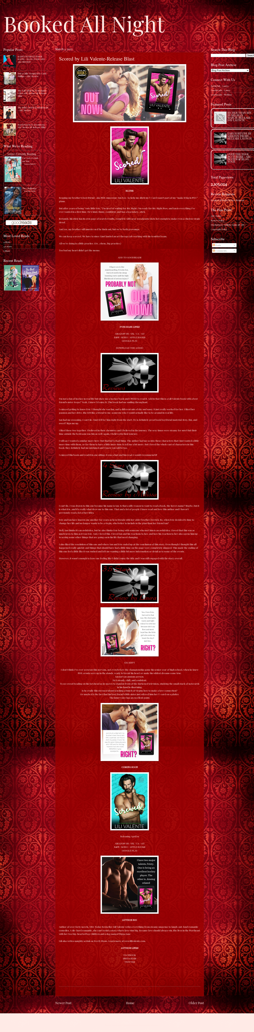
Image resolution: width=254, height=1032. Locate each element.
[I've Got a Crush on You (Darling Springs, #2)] (12, 181)
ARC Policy (216, 215)
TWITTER (129, 961)
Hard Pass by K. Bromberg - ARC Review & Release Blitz (32, 126)
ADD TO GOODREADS (129, 257)
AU (142, 333)
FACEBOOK (130, 954)
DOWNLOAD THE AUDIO (129, 347)
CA (137, 333)
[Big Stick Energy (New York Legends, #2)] (12, 289)
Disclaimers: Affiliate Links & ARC (228, 224)
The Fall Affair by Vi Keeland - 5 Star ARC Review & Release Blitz (32, 93)
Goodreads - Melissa (221, 94)
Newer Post (63, 1003)
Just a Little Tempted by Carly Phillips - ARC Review (32, 74)
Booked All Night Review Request (227, 200)
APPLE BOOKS (137, 337)
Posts (218, 245)
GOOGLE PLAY (129, 340)
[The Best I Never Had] (30, 290)
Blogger (155, 1025)
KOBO (124, 337)
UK (132, 333)
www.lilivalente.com (134, 940)
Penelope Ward (29, 191)
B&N (116, 337)
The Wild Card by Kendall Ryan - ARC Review (33, 109)
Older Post (196, 1003)
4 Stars (6, 242)
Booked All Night (83, 23)
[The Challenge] (12, 213)
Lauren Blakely (30, 164)
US (127, 333)
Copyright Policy (219, 229)
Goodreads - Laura (220, 90)
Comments (221, 250)
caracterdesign (130, 1025)
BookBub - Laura (219, 85)
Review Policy (217, 220)
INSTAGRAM (129, 958)
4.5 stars (7, 246)
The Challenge (29, 188)
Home (130, 1003)
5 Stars (6, 250)
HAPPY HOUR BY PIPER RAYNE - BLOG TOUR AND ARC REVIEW (31, 59)
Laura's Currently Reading (22, 153)
